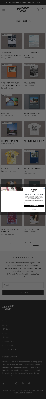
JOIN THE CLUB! (34, 206)
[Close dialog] (43, 188)
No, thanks (34, 209)
